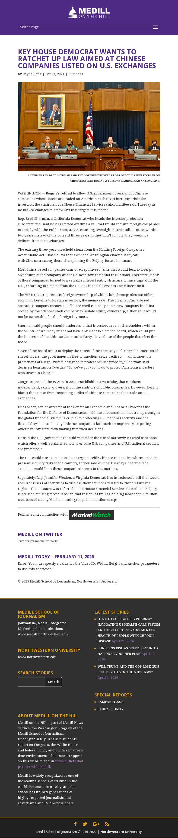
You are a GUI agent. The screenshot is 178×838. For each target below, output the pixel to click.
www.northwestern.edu (37, 657)
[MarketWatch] (91, 514)
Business (75, 74)
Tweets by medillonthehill (39, 541)
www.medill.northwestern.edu (43, 634)
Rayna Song (32, 74)
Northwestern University (121, 831)
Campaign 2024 (111, 702)
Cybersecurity (111, 709)
